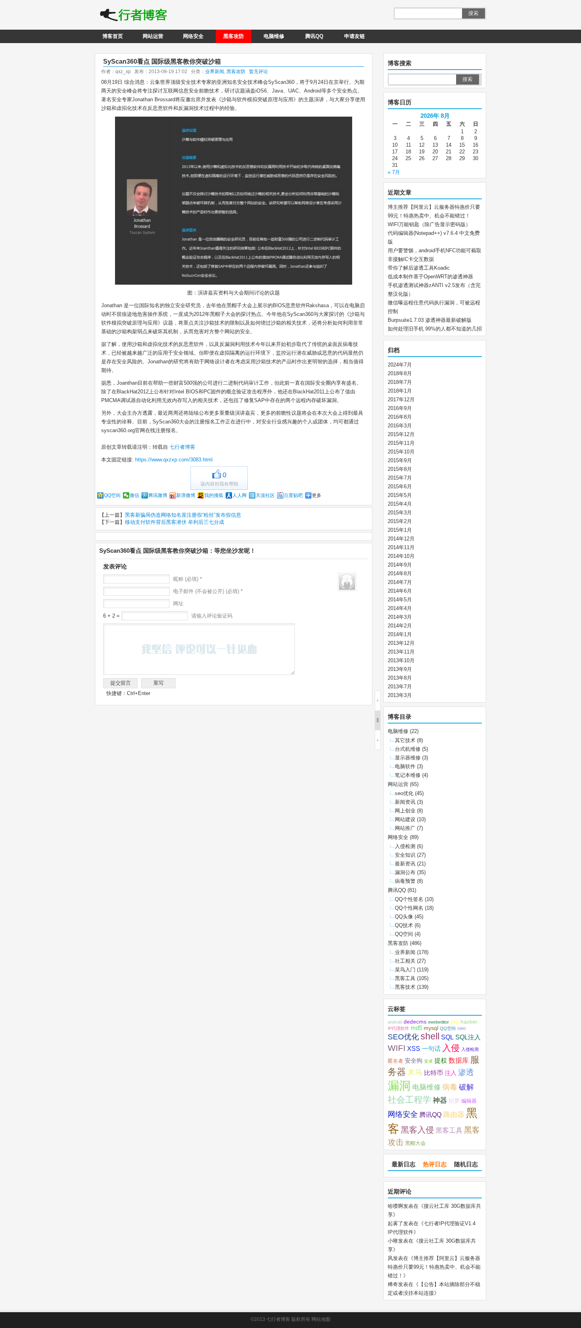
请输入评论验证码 (211, 616)
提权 (440, 1060)
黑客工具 (405, 978)
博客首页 (112, 36)
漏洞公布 (405, 872)
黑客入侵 (417, 1129)
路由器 (453, 1114)
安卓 (428, 1061)
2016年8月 (400, 417)
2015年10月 (401, 452)
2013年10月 (401, 660)
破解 (466, 1086)
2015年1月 (400, 530)
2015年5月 (400, 495)
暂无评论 (258, 71)
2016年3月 (400, 426)
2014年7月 (400, 582)
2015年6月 (400, 486)
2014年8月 (400, 573)
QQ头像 (404, 917)
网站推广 (405, 828)
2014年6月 (400, 591)
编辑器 (469, 1101)
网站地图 (320, 1319)
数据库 (459, 1060)
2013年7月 (400, 687)
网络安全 (193, 36)
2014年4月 (400, 608)
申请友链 (354, 36)
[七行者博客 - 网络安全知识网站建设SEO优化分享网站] (133, 16)
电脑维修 (274, 36)
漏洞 (399, 1085)
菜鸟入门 (405, 970)
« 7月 (394, 172)
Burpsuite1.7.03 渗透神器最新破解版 (430, 320)
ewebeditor (438, 1022)
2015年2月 (400, 521)
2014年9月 (400, 565)
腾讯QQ (314, 36)
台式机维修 (408, 749)
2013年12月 (401, 643)
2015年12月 (401, 434)
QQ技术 (404, 925)
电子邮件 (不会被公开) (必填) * (208, 591)
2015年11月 (401, 443)
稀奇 (393, 1284)
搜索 (473, 13)
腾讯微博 (157, 495)
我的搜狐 (213, 495)
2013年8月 (400, 678)
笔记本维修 (408, 775)
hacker (468, 1022)
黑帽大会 (415, 1143)
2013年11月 (401, 652)
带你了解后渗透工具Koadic (419, 268)
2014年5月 (400, 600)
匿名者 (395, 1061)
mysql (431, 1028)
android (395, 1022)
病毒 (449, 1087)
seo (461, 1028)
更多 (316, 495)
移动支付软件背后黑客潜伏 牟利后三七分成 (174, 522)
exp (455, 1022)
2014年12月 (401, 539)
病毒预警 (405, 881)
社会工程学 (409, 1100)
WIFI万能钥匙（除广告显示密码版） (429, 224)
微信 (134, 495)
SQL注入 (468, 1037)
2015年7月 (400, 478)
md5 (416, 1028)
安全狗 (414, 1061)
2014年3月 (400, 617)
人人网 (239, 495)
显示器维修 (408, 758)
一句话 (431, 1048)
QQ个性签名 (409, 899)
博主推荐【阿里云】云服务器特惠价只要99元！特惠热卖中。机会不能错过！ (434, 1267)
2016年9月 (400, 408)
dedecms (415, 1022)
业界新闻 (214, 71)
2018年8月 (400, 373)
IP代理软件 (398, 1028)
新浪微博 (185, 495)
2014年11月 (401, 547)
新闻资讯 (405, 802)
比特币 (433, 1072)
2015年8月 (400, 469)
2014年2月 (400, 626)
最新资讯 (405, 864)
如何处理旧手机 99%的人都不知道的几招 (435, 329)
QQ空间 (112, 495)
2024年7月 (400, 365)
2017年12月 (401, 399)
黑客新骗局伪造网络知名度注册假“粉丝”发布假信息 (183, 515)
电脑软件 (405, 766)
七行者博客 (181, 447)
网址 (178, 603)
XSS (413, 1048)
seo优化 (404, 793)
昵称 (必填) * (187, 579)
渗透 (466, 1072)
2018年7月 (400, 382)
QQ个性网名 (409, 908)
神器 (440, 1100)
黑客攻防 (233, 36)
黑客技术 (405, 987)
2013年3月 (400, 695)
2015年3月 (400, 513)
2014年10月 (401, 556)
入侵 (451, 1048)
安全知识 (405, 855)
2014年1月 (400, 634)
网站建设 (405, 819)
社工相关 (405, 961)
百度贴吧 (293, 495)
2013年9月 (400, 669)
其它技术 (405, 740)
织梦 (454, 1101)
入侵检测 (405, 846)
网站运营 (153, 36)
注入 (450, 1073)
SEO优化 (403, 1037)
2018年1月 (400, 391)
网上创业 (405, 811)
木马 (415, 1072)
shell (430, 1036)
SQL (447, 1037)
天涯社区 (265, 495)
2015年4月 (400, 504)
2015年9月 (400, 460)
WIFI (397, 1048)
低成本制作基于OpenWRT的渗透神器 (430, 277)
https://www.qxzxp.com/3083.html (174, 460)
